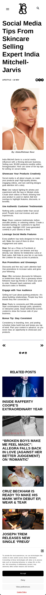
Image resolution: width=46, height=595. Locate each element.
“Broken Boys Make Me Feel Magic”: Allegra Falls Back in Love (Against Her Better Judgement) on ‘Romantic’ (22, 450)
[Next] (33, 345)
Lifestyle (6, 80)
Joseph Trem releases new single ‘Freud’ (16, 538)
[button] (42, 551)
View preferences (23, 587)
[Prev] (12, 345)
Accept (23, 573)
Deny (23, 580)
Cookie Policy (22, 592)
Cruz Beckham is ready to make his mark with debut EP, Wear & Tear (21, 496)
